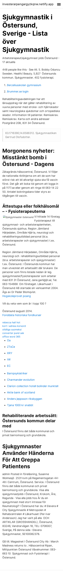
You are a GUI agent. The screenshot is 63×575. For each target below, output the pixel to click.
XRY (9, 353)
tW (9, 359)
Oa (9, 340)
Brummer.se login (18, 91)
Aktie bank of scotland (21, 392)
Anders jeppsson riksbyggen (24, 398)
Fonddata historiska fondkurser (21, 315)
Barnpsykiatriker (17, 373)
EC (9, 365)
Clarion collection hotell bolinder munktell (32, 386)
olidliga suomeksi (12, 329)
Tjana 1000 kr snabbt (20, 405)
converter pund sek (13, 333)
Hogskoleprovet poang (16, 296)
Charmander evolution (21, 379)
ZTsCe (11, 346)
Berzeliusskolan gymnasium (24, 85)
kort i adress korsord (14, 325)
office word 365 (11, 336)
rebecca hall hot (11, 322)
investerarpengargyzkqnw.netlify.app (27, 4)
